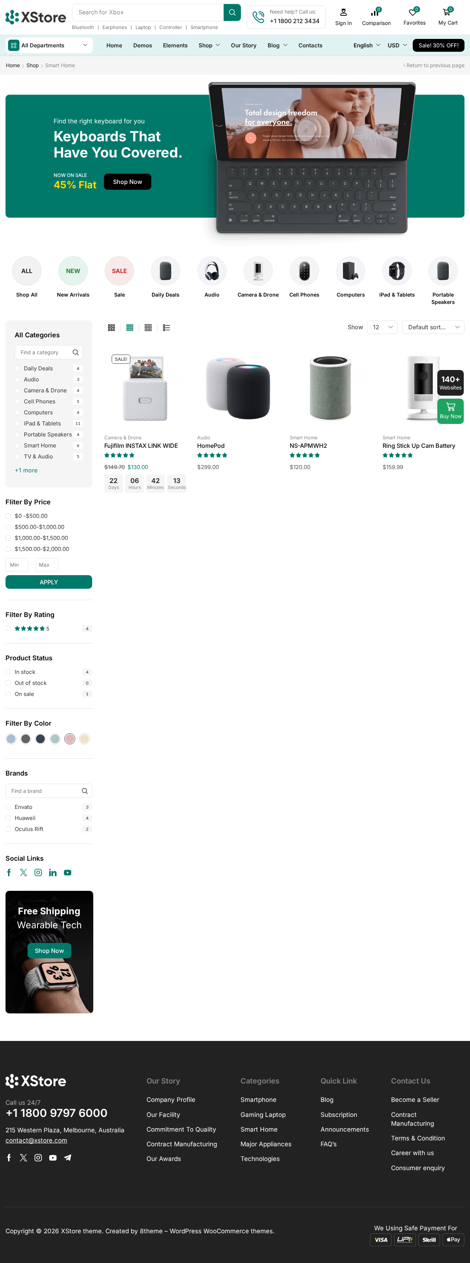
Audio (51, 379)
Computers (51, 412)
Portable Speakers (51, 434)
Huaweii (51, 817)
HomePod (211, 445)
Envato (51, 806)
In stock (51, 671)
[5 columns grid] (148, 327)
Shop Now (49, 950)
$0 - (31, 515)
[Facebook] (9, 872)
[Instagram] (38, 872)
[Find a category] (76, 352)
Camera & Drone (51, 390)
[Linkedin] (53, 872)
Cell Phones (51, 401)
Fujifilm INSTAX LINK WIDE (141, 445)
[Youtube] (67, 872)
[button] (343, 17)
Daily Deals (51, 368)
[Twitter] (23, 872)
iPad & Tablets (52, 423)
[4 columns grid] (130, 327)
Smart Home (51, 445)
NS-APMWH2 (308, 445)
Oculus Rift (51, 828)
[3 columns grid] (111, 327)
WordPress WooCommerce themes (221, 1231)
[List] (166, 327)
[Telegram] (67, 1157)
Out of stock (51, 682)
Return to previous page (435, 65)
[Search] (232, 12)
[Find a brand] (85, 791)
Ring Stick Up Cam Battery (419, 445)
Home (13, 65)
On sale (51, 693)
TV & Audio (51, 456)
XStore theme (81, 1231)
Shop (32, 65)
